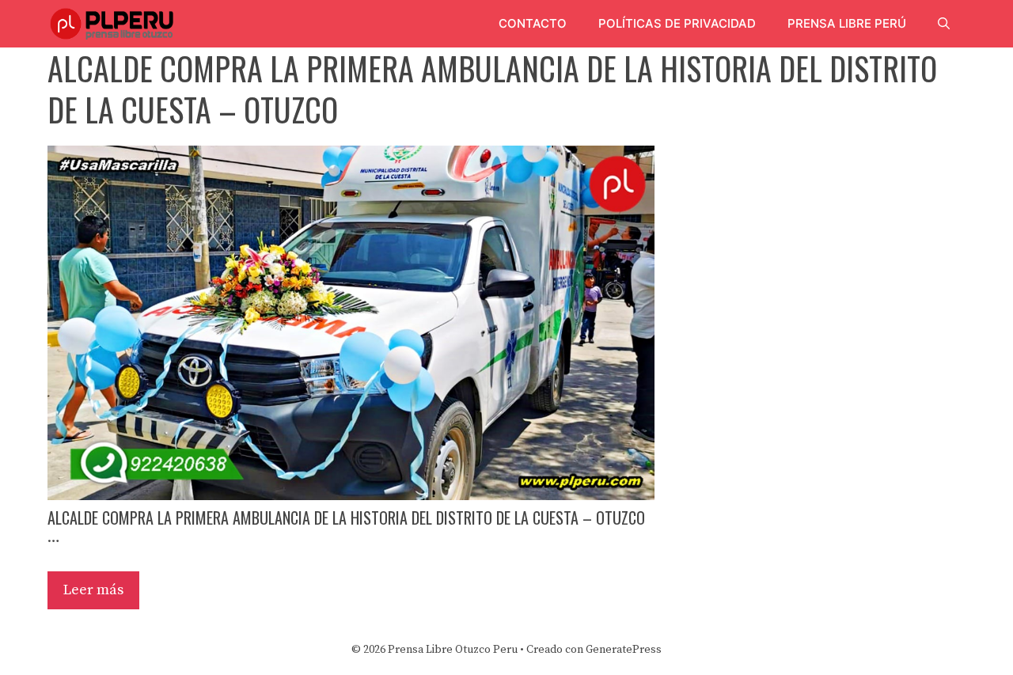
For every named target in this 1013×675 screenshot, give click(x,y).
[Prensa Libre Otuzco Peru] (114, 23)
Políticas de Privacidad (677, 23)
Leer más (93, 590)
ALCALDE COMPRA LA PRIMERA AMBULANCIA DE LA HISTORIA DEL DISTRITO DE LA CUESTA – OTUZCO (346, 517)
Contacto (533, 23)
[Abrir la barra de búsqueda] (944, 23)
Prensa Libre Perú (846, 23)
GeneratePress (624, 650)
